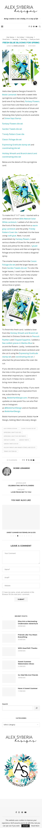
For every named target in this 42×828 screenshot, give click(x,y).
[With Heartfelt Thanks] (9, 651)
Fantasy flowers (22, 239)
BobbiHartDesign (12, 411)
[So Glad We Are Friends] (9, 678)
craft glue (12, 235)
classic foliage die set (28, 428)
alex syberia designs (10, 428)
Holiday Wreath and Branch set (24, 333)
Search (5, 704)
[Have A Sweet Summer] (9, 691)
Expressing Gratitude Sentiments (15, 436)
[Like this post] (24, 460)
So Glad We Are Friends (28, 675)
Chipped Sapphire (22, 339)
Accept (25, 826)
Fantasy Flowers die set (12, 123)
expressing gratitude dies (12, 432)
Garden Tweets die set (12, 129)
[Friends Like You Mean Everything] (9, 638)
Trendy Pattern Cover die (13, 134)
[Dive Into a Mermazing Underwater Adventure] (9, 624)
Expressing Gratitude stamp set (16, 144)
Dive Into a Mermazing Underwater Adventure (28, 622)
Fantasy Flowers (32, 101)
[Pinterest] (33, 26)
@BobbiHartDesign (13, 408)
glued (34, 246)
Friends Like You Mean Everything (27, 636)
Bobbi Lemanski (19, 46)
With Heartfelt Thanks (27, 648)
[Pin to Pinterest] (31, 460)
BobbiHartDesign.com (17, 397)
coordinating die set (11, 148)
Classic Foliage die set (12, 139)
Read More (35, 826)
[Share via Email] (33, 460)
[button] (4, 520)
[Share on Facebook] (26, 460)
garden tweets (24, 440)
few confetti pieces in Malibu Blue (17, 343)
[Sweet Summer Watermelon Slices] (21, 517)
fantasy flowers (9, 440)
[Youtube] (36, 26)
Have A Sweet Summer (28, 688)
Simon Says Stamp (12, 118)
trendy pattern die (10, 451)
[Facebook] (29, 26)
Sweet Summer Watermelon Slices (21, 532)
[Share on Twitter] (29, 460)
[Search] (40, 26)
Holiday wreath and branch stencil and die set (19, 447)
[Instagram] (31, 26)
